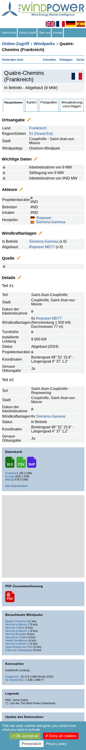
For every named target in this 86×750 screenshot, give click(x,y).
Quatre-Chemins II (16, 621)
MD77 (50, 247)
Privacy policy (56, 744)
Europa (9, 476)
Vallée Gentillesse (16, 640)
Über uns (44, 32)
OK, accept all (26, 736)
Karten (31, 102)
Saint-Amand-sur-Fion (19, 647)
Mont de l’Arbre (14, 627)
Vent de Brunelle (15, 634)
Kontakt (58, 32)
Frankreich (38, 128)
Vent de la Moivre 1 (17, 631)
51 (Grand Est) (41, 134)
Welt (8, 479)
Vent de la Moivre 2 (17, 624)
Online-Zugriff (27, 32)
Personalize (31, 744)
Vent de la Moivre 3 (17, 643)
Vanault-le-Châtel (16, 637)
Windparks (44, 43)
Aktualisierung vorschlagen (71, 104)
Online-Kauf (9, 32)
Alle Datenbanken (16, 486)
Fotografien (48, 102)
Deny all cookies (62, 736)
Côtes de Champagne (19, 650)
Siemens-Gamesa (50, 222)
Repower (43, 218)
